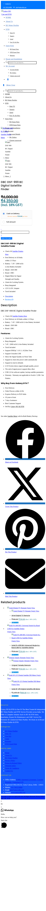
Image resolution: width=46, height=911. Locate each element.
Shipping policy (10, 766)
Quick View (30, 608)
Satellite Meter (12, 416)
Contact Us (8, 4)
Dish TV (12, 106)
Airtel (11, 112)
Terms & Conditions (12, 768)
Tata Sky (8, 736)
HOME (7, 94)
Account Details (14, 134)
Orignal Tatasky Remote (21, 665)
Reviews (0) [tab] (9, 299)
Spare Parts (9, 119)
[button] (23, 804)
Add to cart (6, 238)
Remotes (8, 741)
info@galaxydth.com (21, 7)
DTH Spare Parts (15, 125)
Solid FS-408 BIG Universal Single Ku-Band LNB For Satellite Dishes (26, 646)
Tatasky (12, 109)
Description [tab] (9, 296)
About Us (8, 97)
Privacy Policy (10, 760)
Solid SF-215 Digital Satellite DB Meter (26, 689)
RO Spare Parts (14, 122)
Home (7, 753)
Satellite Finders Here (19, 316)
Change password (15, 140)
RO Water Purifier (11, 100)
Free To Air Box (14, 115)
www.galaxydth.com (18, 792)
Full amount (11, 222)
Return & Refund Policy (13, 763)
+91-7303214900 (7, 7)
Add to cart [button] (15, 622)
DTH (6, 103)
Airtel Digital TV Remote (21, 615)
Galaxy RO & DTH (17, 406)
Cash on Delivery (12, 213)
